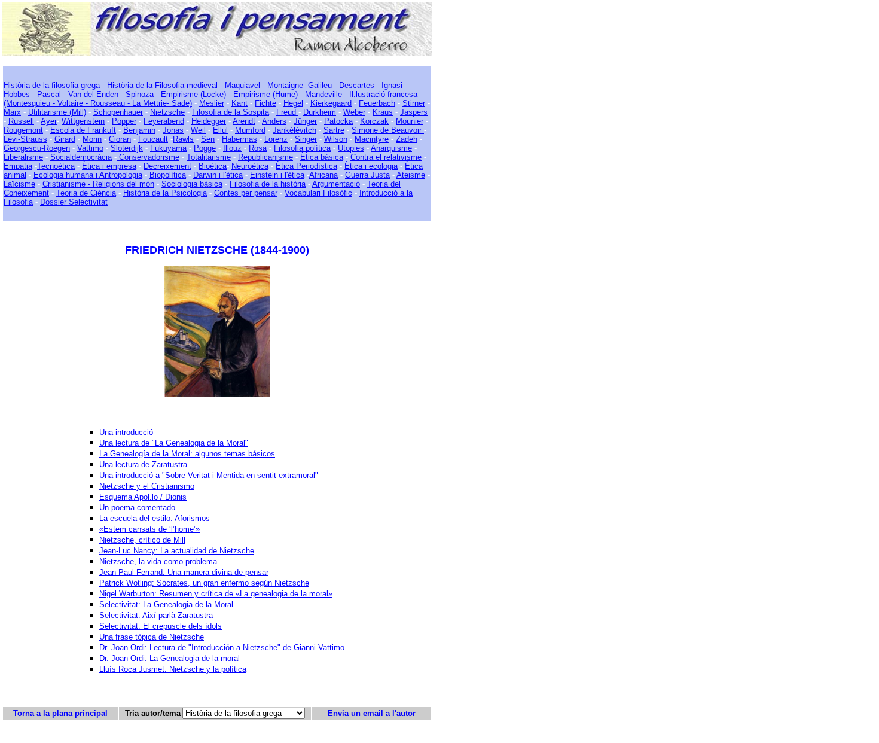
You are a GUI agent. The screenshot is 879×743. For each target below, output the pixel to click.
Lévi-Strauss (25, 139)
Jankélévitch (294, 130)
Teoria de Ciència (86, 192)
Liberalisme (23, 157)
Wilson (335, 139)
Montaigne (285, 85)
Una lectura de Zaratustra (143, 464)
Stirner (413, 103)
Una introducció (126, 432)
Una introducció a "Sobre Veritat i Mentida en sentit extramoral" (208, 475)
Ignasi (391, 85)
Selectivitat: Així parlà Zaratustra (156, 615)
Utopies (351, 148)
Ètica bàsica (321, 157)
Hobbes (17, 94)
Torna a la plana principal (60, 713)
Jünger (305, 121)
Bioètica (213, 166)
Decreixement (167, 166)
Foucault (153, 139)
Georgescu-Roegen (37, 148)
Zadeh (406, 139)
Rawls (183, 139)
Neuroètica (249, 166)
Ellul (220, 130)
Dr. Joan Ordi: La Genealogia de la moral (169, 658)
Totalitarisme (209, 157)
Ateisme (410, 174)
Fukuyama (168, 148)
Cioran (120, 139)
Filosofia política (302, 148)
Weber (354, 112)
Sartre (333, 130)
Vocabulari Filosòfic (318, 192)
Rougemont (23, 130)
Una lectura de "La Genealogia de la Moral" (173, 443)
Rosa (258, 148)
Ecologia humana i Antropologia (87, 174)
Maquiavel (242, 85)
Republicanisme (265, 157)
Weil (198, 130)
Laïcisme (19, 183)
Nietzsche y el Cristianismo (146, 486)
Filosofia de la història (268, 183)
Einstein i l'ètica (277, 174)
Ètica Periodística (306, 166)
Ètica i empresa (109, 166)
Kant (239, 103)
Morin (92, 139)
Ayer (49, 121)
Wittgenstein (83, 121)
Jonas (173, 130)
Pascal (49, 94)
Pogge (205, 148)
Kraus (383, 112)
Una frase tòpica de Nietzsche (151, 636)
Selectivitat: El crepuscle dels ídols (160, 626)
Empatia (18, 166)
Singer (306, 139)
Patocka (338, 121)
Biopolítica (167, 174)
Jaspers (414, 112)
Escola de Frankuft (83, 130)
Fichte (265, 103)
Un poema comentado (137, 507)
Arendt (244, 121)
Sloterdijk (127, 148)
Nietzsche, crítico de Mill (142, 539)
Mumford (250, 130)
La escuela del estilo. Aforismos (154, 518)
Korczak (374, 121)
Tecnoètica (56, 166)
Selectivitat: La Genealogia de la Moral (166, 604)
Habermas (239, 139)
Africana (323, 174)
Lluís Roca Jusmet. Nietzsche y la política (172, 669)
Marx (12, 112)
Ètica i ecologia (371, 166)
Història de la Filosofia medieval (162, 85)
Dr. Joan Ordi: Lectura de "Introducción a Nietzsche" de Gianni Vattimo (221, 647)
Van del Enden (93, 94)
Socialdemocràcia (81, 157)
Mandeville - (326, 94)
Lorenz (276, 139)
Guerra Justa (367, 174)
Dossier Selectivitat (74, 201)
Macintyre (372, 139)
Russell (21, 121)
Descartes (356, 85)
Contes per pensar (245, 192)
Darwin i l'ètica (218, 174)
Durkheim (319, 112)
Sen (208, 139)
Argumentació (336, 183)
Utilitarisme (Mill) (57, 112)
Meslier (211, 103)
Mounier (409, 121)
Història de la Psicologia (165, 192)
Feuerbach (377, 103)
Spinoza (140, 94)
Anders (274, 121)
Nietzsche (167, 112)
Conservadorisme (148, 157)
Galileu (320, 85)
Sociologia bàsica (191, 183)
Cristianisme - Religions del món (98, 183)
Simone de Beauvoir (388, 130)
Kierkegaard (331, 103)
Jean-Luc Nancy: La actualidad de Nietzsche (176, 550)
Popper (124, 121)
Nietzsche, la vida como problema (158, 561)
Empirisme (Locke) (193, 94)
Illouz (232, 148)
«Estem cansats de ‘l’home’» (149, 529)
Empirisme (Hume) (265, 94)
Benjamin (139, 130)
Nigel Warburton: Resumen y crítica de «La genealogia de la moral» (215, 593)
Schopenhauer (118, 112)
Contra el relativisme (386, 157)
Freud (287, 112)
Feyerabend (164, 121)
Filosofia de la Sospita (230, 112)
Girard (64, 139)
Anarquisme (391, 148)
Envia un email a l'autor (372, 713)
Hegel (293, 103)
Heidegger (208, 121)
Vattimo (90, 148)
